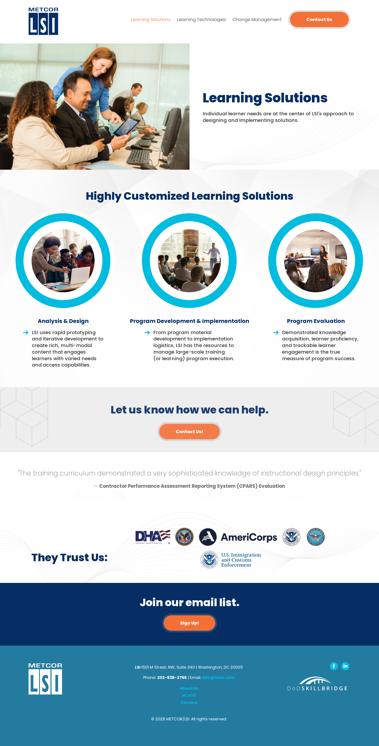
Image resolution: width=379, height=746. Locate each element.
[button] (189, 623)
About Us (189, 688)
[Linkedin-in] (345, 666)
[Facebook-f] (334, 666)
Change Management (257, 19)
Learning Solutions (150, 19)
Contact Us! (189, 432)
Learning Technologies (201, 19)
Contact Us (319, 19)
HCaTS (189, 695)
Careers (189, 702)
